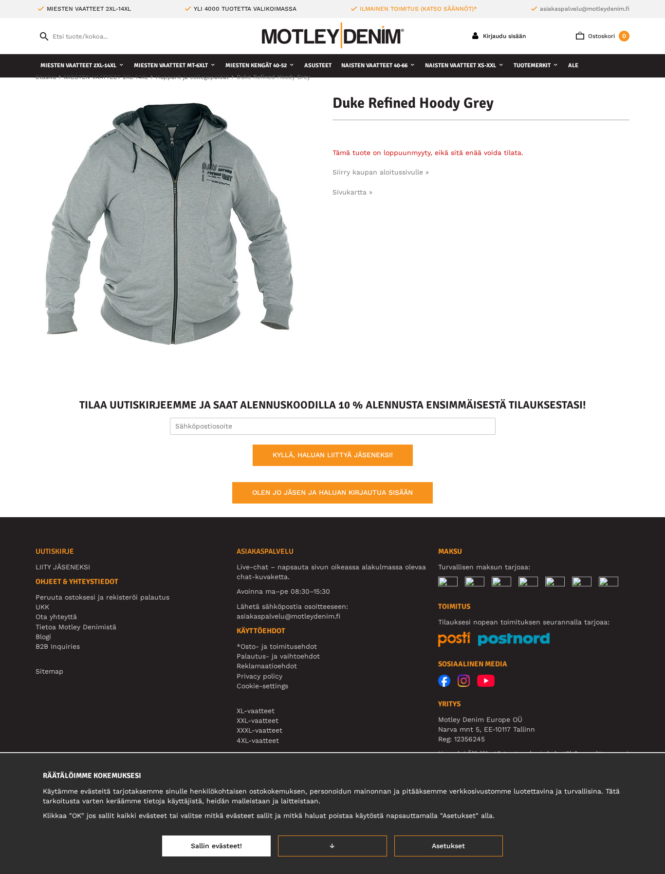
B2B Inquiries (58, 646)
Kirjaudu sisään (503, 36)
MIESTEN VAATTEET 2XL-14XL (78, 65)
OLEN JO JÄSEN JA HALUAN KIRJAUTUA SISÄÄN (332, 492)
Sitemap (49, 671)
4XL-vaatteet (258, 740)
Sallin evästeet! (216, 846)
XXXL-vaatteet (259, 730)
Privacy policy (259, 676)
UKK (42, 607)
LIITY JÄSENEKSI (63, 567)
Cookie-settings (262, 686)
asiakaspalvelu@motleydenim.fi (584, 8)
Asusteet (318, 65)
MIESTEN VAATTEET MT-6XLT (171, 65)
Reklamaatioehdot (267, 666)
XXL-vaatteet (257, 720)
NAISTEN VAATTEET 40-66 (374, 65)
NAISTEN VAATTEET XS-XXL (460, 65)
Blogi (43, 637)
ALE (573, 65)
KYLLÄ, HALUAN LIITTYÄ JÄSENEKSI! (333, 455)
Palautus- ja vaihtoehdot (278, 656)
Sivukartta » (352, 192)
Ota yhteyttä (56, 617)
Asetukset (448, 846)
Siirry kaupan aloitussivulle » (380, 172)
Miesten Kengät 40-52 (256, 65)
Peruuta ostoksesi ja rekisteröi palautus (102, 597)
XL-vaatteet (256, 711)
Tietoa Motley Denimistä (76, 627)
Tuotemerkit (532, 65)
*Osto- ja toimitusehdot (277, 646)
